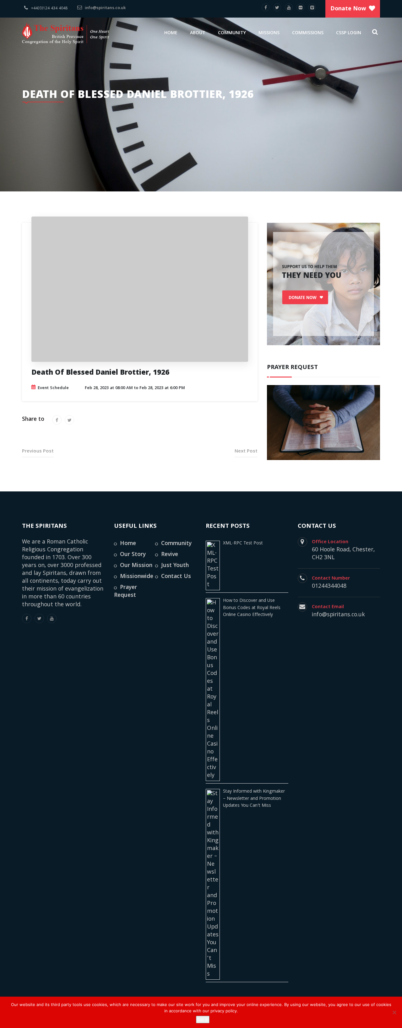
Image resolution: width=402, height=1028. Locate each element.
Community (232, 33)
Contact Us (176, 577)
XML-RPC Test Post (243, 543)
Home (170, 33)
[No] (394, 1012)
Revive (169, 555)
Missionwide (136, 577)
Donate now (348, 9)
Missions (269, 33)
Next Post (246, 452)
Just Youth (175, 566)
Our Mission (136, 566)
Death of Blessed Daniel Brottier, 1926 (100, 373)
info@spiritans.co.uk (105, 8)
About (197, 33)
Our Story (133, 555)
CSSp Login (348, 33)
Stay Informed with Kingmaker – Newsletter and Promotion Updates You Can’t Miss (254, 799)
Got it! (203, 1019)
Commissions (307, 33)
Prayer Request (125, 592)
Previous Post (38, 452)
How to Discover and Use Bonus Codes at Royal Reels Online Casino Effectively (251, 608)
